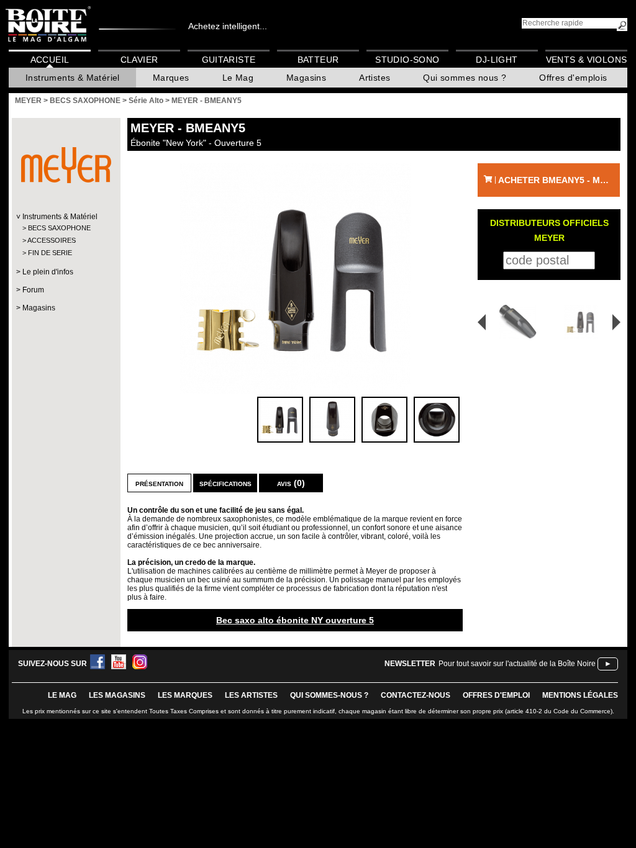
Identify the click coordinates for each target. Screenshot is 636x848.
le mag (62, 695)
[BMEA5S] (514, 322)
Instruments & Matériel (72, 78)
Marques (171, 78)
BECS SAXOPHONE (59, 228)
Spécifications (225, 483)
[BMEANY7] (582, 322)
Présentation (159, 483)
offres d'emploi (496, 695)
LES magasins (117, 695)
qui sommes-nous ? (329, 695)
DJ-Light (496, 60)
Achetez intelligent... (227, 26)
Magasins (306, 78)
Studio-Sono (407, 60)
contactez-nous (415, 695)
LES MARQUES (185, 695)
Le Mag (237, 78)
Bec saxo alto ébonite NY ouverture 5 (295, 620)
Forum (33, 290)
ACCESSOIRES (51, 240)
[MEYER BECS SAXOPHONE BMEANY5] (295, 278)
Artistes (374, 78)
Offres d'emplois (573, 78)
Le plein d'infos (47, 272)
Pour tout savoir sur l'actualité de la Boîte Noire (517, 663)
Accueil (50, 60)
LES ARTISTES (251, 695)
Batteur (318, 60)
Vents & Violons (586, 60)
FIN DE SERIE (50, 252)
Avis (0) (291, 483)
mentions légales (580, 695)
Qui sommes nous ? (464, 78)
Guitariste (229, 60)
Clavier (139, 60)
